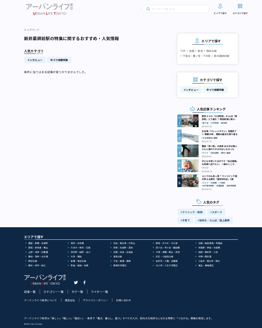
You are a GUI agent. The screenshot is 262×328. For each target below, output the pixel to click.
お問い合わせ (123, 300)
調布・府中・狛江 (37, 265)
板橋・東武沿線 (78, 260)
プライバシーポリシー (95, 300)
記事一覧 (30, 291)
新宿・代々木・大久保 (167, 243)
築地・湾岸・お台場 (38, 256)
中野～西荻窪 (204, 256)
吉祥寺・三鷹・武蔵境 (167, 260)
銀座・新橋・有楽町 (38, 243)
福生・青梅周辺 (206, 265)
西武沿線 (211, 51)
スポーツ (217, 212)
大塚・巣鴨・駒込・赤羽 (168, 251)
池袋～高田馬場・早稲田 (210, 243)
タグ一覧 (77, 291)
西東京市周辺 (119, 265)
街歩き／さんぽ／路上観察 (214, 220)
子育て (186, 220)
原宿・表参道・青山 (38, 247)
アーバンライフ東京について (40, 300)
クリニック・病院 (192, 212)
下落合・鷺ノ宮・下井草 (196, 56)
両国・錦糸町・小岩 (208, 251)
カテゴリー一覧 (53, 291)
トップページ (31, 30)
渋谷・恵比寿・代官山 (124, 243)
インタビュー (34, 60)
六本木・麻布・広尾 (80, 247)
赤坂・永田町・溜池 (123, 247)
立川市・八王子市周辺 (167, 265)
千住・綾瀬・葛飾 (122, 260)
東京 (200, 51)
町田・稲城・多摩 (79, 265)
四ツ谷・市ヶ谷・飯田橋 (168, 247)
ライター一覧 (99, 291)
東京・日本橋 (77, 243)
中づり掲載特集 (59, 60)
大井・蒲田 (76, 256)
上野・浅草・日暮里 (38, 251)
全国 (191, 51)
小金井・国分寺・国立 (209, 260)
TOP (183, 51)
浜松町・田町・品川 (80, 251)
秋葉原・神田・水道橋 (209, 247)
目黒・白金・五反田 (123, 251)
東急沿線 (117, 256)
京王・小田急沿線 (164, 256)
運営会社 (70, 300)
